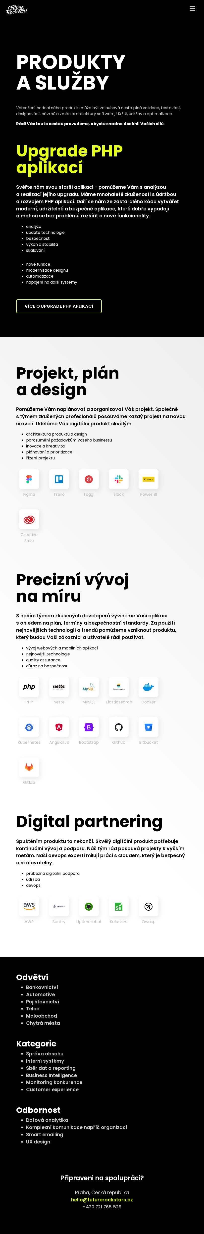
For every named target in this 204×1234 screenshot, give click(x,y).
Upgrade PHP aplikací (69, 159)
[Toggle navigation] (192, 8)
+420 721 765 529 (102, 1207)
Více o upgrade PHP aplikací (59, 306)
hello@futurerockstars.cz (102, 1199)
